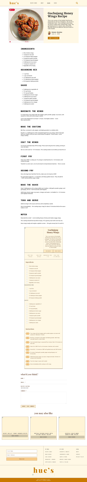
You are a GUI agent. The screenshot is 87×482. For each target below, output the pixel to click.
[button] (12, 10)
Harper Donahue (57, 32)
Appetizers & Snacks (50, 461)
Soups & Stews (63, 456)
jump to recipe (53, 38)
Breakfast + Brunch (50, 459)
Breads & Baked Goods (65, 459)
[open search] (77, 3)
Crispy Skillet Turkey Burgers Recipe (15, 433)
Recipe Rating (25, 386)
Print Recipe (58, 251)
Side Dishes (48, 456)
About (42, 3)
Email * (23, 382)
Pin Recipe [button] (48, 251)
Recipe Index (33, 3)
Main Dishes (15, 435)
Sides (55, 3)
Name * (23, 378)
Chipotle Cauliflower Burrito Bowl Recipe (72, 434)
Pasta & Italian (64, 461)
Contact (78, 454)
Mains (48, 3)
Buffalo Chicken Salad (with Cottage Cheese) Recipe (43, 434)
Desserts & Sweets (64, 451)
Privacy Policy (80, 456)
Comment (24, 390)
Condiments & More (64, 454)
